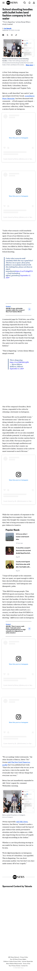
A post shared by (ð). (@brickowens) (15, 501)
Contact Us (24, 966)
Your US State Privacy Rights (18, 959)
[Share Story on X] (7, 35)
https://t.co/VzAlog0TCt (24, 271)
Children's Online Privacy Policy (12, 961)
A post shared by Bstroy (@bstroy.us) (15, 159)
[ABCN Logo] (11, 3)
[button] (3, 2)
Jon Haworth (7, 28)
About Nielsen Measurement (14, 963)
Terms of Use (26, 963)
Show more (29, 65)
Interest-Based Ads (27, 961)
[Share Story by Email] (11, 35)
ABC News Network (13, 957)
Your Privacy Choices (14, 966)
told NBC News (22, 821)
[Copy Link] (16, 35)
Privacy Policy (24, 957)
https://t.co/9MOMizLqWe (19, 362)
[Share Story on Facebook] (3, 35)
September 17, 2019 (17, 368)
